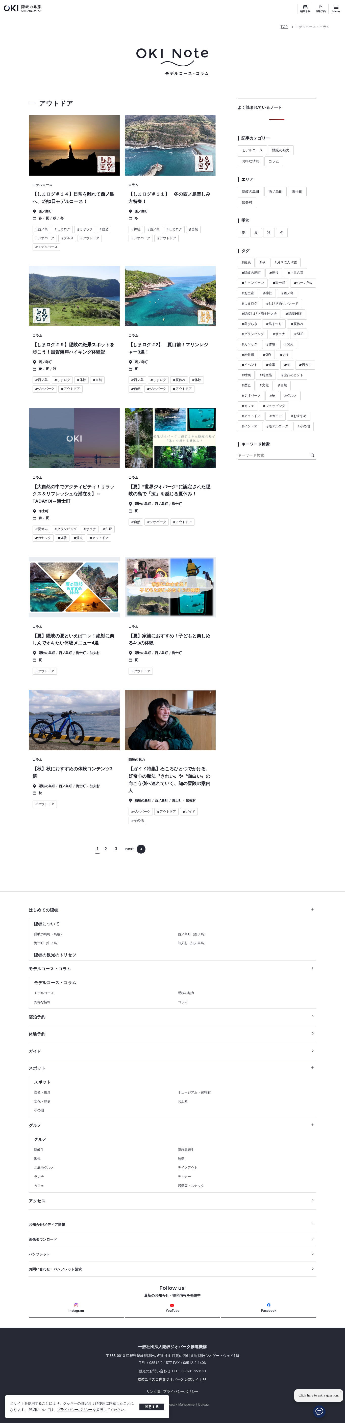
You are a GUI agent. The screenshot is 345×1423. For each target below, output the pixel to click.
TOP (284, 27)
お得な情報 (250, 161)
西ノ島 (287, 293)
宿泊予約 (305, 11)
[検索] (312, 455)
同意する (152, 1407)
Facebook (268, 1310)
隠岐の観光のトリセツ (55, 955)
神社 (267, 293)
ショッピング (274, 406)
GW (267, 355)
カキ (284, 355)
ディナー (184, 1177)
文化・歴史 (42, 1101)
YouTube (172, 1310)
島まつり (274, 324)
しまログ (249, 304)
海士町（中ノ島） (47, 943)
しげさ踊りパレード (282, 304)
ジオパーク (251, 396)
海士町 (297, 191)
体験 (270, 344)
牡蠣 (246, 375)
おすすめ (299, 416)
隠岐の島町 (250, 191)
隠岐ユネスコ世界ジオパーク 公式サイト (115, 1379)
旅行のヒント (292, 375)
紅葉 (246, 262)
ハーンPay (303, 283)
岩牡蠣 (247, 355)
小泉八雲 (295, 273)
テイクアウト (188, 1167)
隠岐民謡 (294, 314)
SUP (299, 334)
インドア (249, 426)
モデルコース (252, 150)
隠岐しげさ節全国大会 (259, 314)
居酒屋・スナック (191, 1186)
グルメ (290, 396)
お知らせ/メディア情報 (47, 1224)
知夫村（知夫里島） (192, 943)
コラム (273, 161)
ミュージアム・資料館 (194, 1092)
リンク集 (153, 1391)
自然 (282, 385)
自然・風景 (42, 1092)
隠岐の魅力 (281, 150)
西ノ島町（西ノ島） (192, 934)
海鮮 (37, 1159)
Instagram (76, 1310)
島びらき (249, 324)
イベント (249, 365)
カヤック (249, 344)
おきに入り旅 (285, 262)
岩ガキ (305, 365)
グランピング (252, 334)
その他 (303, 426)
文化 (264, 385)
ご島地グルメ (44, 1167)
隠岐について (47, 924)
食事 (270, 365)
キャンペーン (252, 283)
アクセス (37, 1201)
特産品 (265, 375)
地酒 (181, 1159)
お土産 (247, 293)
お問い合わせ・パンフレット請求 (55, 1269)
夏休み (297, 324)
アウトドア (251, 416)
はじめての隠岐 (44, 910)
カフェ (247, 406)
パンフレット (39, 1254)
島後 (274, 273)
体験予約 (321, 11)
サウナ (279, 334)
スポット (37, 1068)
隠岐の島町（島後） (49, 934)
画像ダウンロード (43, 1239)
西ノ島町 (275, 191)
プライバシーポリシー (74, 1410)
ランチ (39, 1177)
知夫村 (247, 202)
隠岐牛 (39, 1150)
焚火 (288, 344)
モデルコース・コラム (312, 27)
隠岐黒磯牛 (186, 1150)
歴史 (246, 385)
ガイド (275, 416)
